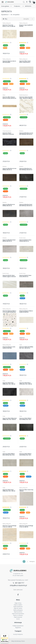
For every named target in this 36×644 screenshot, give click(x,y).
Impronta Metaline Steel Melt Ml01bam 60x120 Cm (25, 205)
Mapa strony (18, 603)
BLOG (18, 619)
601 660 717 (19, 583)
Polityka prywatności (18, 626)
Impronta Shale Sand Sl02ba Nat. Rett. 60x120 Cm (9, 491)
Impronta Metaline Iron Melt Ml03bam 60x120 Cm (25, 169)
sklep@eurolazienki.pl (18, 585)
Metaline (21, 131)
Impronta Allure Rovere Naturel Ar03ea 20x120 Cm (9, 97)
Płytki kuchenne (18, 612)
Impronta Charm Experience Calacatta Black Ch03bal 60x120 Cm (9, 134)
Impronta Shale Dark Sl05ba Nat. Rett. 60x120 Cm (9, 384)
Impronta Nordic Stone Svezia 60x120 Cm (25, 276)
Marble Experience (23, 95)
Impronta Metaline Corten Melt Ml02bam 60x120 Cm (26, 133)
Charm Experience (7, 131)
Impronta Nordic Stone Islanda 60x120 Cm (25, 240)
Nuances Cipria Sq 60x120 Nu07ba (25, 25)
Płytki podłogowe (7, 23)
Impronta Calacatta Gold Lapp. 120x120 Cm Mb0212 (25, 97)
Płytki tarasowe (18, 617)
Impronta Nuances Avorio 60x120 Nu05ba (9, 61)
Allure (4, 95)
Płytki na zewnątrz (18, 615)
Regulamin (18, 627)
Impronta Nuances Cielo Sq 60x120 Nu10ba (9, 347)
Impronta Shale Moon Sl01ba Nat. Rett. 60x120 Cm (25, 384)
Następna (32, 561)
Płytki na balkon (18, 605)
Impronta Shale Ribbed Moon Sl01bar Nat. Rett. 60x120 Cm (9, 455)
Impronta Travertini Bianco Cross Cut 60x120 (9, 25)
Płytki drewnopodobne (18, 613)
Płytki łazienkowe (18, 606)
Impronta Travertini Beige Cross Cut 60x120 (26, 526)
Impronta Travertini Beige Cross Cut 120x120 (9, 526)
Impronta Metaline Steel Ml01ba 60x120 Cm (9, 240)
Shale (20, 345)
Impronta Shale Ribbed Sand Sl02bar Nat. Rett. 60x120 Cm (25, 455)
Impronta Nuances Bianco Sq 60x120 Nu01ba (26, 311)
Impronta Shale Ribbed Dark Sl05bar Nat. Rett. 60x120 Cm (25, 419)
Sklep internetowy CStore (18, 641)
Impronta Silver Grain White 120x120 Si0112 (25, 61)
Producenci (17, 6)
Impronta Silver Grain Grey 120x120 (26, 490)
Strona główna (5, 6)
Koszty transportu (18, 634)
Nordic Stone (22, 238)
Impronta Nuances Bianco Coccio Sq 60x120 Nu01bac (9, 311)
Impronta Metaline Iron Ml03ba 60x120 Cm (9, 205)
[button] (24, 2)
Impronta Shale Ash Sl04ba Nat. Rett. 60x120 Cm (26, 347)
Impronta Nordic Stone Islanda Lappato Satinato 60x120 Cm (9, 276)
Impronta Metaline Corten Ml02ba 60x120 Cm (9, 169)
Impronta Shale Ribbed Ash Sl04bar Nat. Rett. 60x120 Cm (10, 419)
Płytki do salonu (18, 608)
